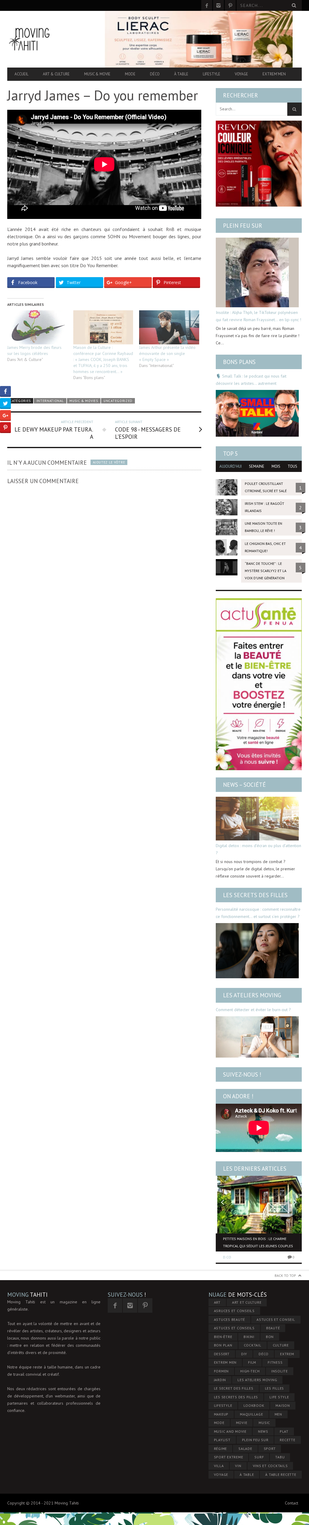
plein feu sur (255, 1440)
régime (220, 1448)
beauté (273, 1328)
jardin (220, 1380)
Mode (130, 74)
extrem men (225, 1362)
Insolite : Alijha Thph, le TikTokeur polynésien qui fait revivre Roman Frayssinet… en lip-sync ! (258, 316)
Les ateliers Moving (252, 995)
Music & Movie (97, 74)
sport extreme (228, 1457)
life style (279, 1397)
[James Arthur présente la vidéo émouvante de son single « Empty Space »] (169, 327)
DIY (244, 1354)
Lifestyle (211, 74)
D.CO (227, 1257)
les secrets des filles (236, 1397)
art (217, 1302)
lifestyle (223, 1405)
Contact (291, 1503)
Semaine (256, 466)
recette (287, 1440)
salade (245, 1448)
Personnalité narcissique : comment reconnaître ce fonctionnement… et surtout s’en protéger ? (258, 912)
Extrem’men (274, 74)
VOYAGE (221, 1474)
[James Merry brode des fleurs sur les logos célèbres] (37, 327)
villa (219, 1465)
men (278, 1414)
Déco (155, 74)
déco (264, 1354)
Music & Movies (83, 401)
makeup (221, 1414)
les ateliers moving (257, 1380)
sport (270, 1448)
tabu (280, 1457)
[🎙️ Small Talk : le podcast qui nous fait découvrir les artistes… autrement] (257, 413)
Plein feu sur (242, 225)
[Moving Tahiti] (51, 39)
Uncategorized (118, 401)
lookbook (254, 1405)
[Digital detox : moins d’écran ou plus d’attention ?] (257, 818)
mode (219, 1422)
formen (221, 1371)
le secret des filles (233, 1388)
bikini (249, 1336)
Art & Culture (56, 74)
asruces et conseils (234, 1310)
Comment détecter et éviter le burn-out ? (253, 1009)
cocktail (252, 1345)
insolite (279, 1371)
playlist (222, 1440)
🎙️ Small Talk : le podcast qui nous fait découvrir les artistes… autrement (251, 379)
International (50, 401)
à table (247, 1474)
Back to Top (285, 1275)
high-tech (250, 1371)
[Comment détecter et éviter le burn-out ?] (257, 1037)
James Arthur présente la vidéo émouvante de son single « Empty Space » (167, 353)
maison (283, 1405)
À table (181, 74)
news (263, 1431)
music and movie (230, 1431)
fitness (275, 1362)
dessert (222, 1354)
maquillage (251, 1414)
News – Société (244, 784)
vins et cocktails (270, 1465)
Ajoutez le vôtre (109, 462)
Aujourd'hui (230, 466)
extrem (287, 1354)
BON (270, 1336)
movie (241, 1422)
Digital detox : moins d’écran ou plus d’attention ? (258, 849)
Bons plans (239, 361)
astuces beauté (229, 1319)
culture (281, 1345)
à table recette (280, 1474)
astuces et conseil (275, 1319)
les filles (274, 1388)
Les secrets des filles (255, 895)
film (252, 1362)
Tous (292, 466)
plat (284, 1431)
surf (259, 1457)
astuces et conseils (234, 1328)
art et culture (247, 1302)
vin (238, 1465)
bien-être (223, 1336)
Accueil (21, 74)
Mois (276, 466)
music (264, 1422)
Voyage (241, 74)
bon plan (223, 1345)
